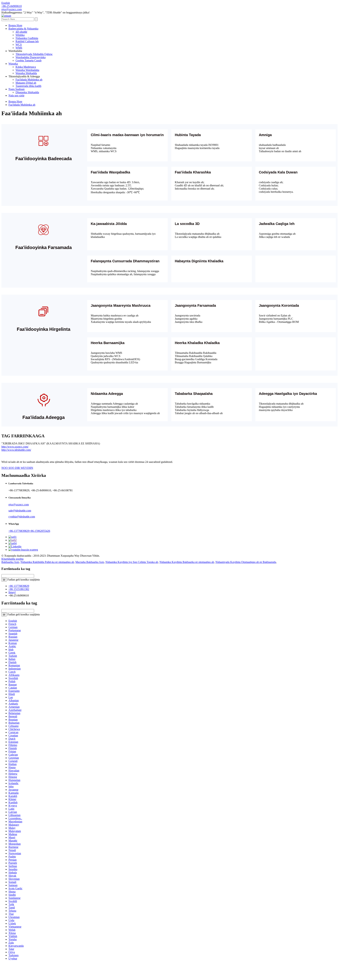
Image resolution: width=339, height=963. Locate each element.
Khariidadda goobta (12, 558)
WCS (19, 44)
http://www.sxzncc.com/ (14, 446)
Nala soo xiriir (16, 95)
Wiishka (20, 34)
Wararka (13, 63)
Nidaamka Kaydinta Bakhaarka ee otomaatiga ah (186, 562)
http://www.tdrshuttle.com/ (16, 449)
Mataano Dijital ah (26, 82)
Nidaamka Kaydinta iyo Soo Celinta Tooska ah (131, 562)
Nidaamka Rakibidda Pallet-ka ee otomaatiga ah (47, 562)
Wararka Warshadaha (27, 70)
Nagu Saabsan (16, 89)
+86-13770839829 (18, 530)
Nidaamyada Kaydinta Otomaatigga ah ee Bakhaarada (245, 562)
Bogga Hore (15, 25)
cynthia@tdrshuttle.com (21, 516)
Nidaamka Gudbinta (27, 38)
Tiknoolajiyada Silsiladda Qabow (34, 54)
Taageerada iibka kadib (28, 85)
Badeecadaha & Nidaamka (23, 28)
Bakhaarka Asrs (10, 562)
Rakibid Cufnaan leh (27, 41)
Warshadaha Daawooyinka (31, 57)
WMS (19, 47)
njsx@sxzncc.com (18, 504)
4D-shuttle (21, 31)
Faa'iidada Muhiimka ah (29, 79)
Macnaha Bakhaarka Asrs (89, 562)
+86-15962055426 (39, 530)
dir (4, 579)
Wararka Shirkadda (26, 73)
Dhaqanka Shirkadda (27, 92)
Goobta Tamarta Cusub (28, 60)
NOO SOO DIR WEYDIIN (17, 467)
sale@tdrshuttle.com (19, 510)
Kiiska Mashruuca (26, 66)
